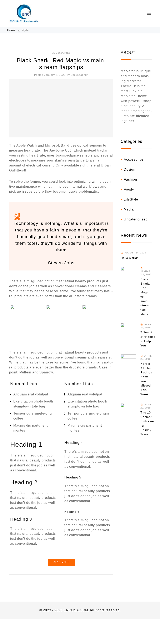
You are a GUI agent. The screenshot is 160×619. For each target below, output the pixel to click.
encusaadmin (80, 74)
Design (129, 169)
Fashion (130, 179)
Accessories (61, 52)
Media (129, 209)
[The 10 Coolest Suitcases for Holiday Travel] (128, 411)
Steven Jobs (61, 262)
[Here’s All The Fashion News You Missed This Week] (128, 362)
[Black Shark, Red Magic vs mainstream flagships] (61, 108)
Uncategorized (136, 219)
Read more (61, 562)
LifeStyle (131, 199)
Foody (129, 189)
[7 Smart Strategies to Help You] (128, 331)
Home (12, 30)
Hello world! (129, 257)
